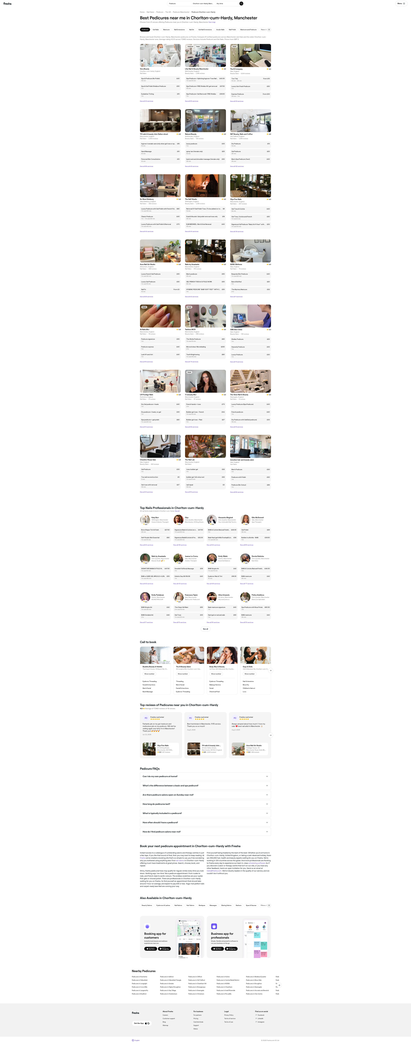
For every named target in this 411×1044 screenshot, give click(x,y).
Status (196, 1029)
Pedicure (159, 12)
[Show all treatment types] (269, 30)
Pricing (196, 1018)
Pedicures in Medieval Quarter (256, 977)
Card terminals (198, 1022)
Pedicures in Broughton (254, 983)
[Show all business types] (269, 905)
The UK (168, 12)
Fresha (142, 858)
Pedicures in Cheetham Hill (197, 983)
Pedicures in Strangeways (197, 987)
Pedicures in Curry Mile (139, 987)
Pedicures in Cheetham (224, 987)
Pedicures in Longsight (139, 983)
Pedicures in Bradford (139, 994)
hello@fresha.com (214, 871)
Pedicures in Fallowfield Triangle (170, 980)
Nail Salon (150, 12)
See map (212, 22)
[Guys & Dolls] (255, 671)
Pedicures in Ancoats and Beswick (257, 990)
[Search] (241, 3)
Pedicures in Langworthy (140, 990)
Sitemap (165, 1025)
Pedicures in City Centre (254, 994)
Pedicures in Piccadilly (224, 994)
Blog (164, 1022)
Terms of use (228, 1022)
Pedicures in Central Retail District (228, 980)
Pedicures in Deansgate (254, 987)
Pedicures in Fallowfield (139, 980)
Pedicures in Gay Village (168, 990)
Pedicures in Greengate (196, 990)
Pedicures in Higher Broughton (170, 987)
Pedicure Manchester (181, 12)
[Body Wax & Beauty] (222, 671)
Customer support (169, 1018)
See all (205, 629)
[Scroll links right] (279, 985)
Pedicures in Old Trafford (196, 980)
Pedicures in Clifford (195, 977)
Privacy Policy (228, 1015)
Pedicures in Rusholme (139, 977)
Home (142, 12)
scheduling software (257, 863)
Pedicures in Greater (167, 983)
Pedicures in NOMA (223, 983)
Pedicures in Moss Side (253, 980)
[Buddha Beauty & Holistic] (155, 671)
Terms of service (229, 1018)
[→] (270, 670)
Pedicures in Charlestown (168, 994)
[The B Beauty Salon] (188, 671)
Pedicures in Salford (166, 977)
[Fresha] (7, 3)
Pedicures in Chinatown (196, 994)
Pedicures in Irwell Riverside (226, 990)
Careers (165, 1015)
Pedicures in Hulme (223, 977)
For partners (198, 1015)
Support (196, 1025)
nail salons (180, 860)
